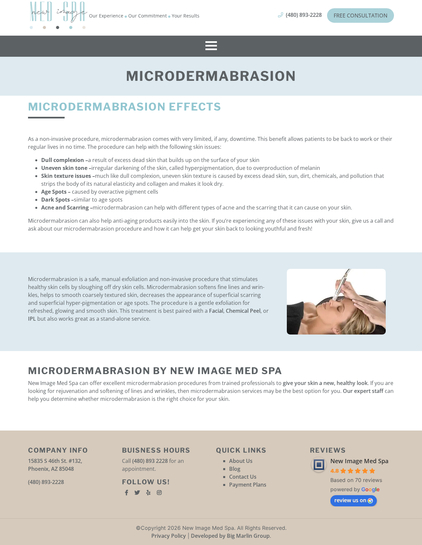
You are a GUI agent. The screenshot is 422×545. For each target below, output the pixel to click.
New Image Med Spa (359, 461)
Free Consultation (360, 15)
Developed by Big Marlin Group (230, 535)
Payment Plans (247, 484)
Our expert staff (363, 391)
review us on (350, 500)
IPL (32, 318)
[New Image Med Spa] (58, 15)
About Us (241, 461)
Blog (234, 468)
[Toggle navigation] (211, 46)
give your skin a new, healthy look (325, 383)
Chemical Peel (243, 310)
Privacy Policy (168, 535)
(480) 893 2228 (150, 461)
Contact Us (242, 476)
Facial (216, 310)
